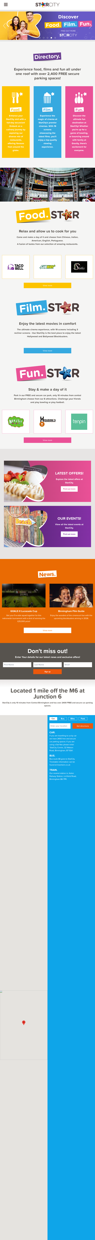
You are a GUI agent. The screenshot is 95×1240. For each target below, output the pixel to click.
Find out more (69, 488)
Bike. (73, 718)
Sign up (47, 671)
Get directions (83, 726)
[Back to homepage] (48, 5)
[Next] (90, 26)
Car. (53, 718)
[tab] (40, 38)
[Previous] (4, 26)
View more (47, 285)
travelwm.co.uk (63, 764)
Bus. (63, 718)
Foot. (83, 718)
